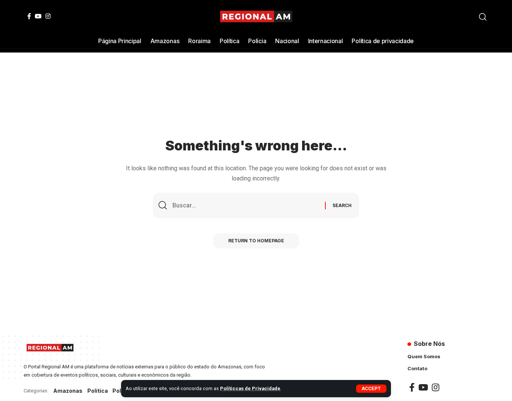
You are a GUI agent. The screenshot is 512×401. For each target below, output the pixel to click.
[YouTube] (38, 16)
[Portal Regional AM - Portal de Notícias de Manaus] (256, 17)
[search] (483, 17)
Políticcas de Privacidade (250, 388)
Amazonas (67, 390)
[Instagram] (47, 16)
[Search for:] (246, 205)
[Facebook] (29, 16)
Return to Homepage (256, 240)
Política (97, 390)
